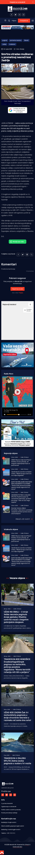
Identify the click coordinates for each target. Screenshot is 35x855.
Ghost (27, 845)
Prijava (14, 21)
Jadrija (4, 44)
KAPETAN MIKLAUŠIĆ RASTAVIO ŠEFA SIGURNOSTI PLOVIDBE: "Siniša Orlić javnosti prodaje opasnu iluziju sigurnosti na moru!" (21, 485)
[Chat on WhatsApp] (17, 242)
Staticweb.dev (17, 847)
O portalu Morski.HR (7, 803)
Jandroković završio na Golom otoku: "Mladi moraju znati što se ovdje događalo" (21, 473)
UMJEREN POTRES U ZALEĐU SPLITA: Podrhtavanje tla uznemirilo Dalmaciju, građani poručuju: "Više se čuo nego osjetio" (21, 498)
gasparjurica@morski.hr (17, 826)
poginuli (4, 40)
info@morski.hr (11, 822)
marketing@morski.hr (14, 829)
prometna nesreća (15, 40)
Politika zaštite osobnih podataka (11, 810)
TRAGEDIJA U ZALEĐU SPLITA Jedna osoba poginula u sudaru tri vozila (17, 761)
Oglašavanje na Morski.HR (8, 806)
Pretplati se (24, 21)
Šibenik (26, 40)
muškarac (12, 44)
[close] (33, 2)
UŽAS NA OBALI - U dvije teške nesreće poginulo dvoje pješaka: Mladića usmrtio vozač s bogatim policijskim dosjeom (16, 617)
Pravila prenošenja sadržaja (9, 813)
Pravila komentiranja (8, 269)
